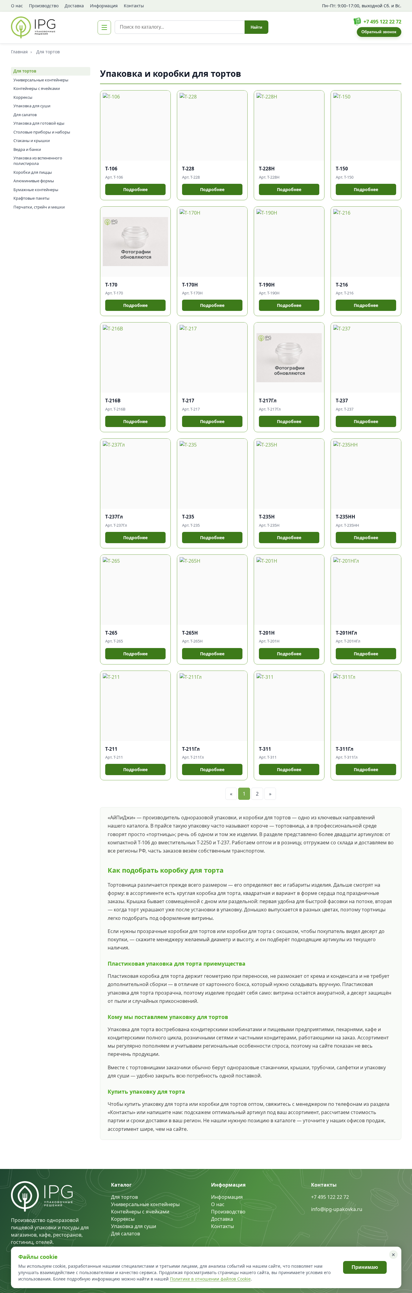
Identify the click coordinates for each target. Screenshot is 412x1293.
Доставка (74, 6)
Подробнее (135, 189)
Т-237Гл (114, 517)
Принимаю (365, 1267)
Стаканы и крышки (31, 140)
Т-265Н (190, 633)
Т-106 (111, 169)
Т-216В (112, 400)
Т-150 (342, 169)
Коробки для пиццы (32, 172)
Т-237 (342, 400)
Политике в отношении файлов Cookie (210, 1279)
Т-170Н (190, 285)
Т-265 (111, 633)
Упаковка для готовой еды (38, 123)
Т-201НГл (346, 633)
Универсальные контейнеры (40, 80)
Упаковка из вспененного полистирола (37, 160)
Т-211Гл (191, 749)
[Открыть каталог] (104, 27)
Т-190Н (267, 285)
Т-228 (188, 169)
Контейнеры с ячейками (36, 88)
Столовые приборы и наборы (41, 132)
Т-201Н (267, 633)
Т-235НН (345, 517)
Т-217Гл (268, 400)
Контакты (134, 6)
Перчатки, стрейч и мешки (39, 207)
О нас (17, 6)
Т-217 (188, 400)
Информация (104, 6)
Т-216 (342, 285)
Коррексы (22, 97)
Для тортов (24, 71)
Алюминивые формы (33, 180)
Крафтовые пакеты (31, 198)
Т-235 (188, 517)
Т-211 (111, 749)
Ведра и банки (27, 149)
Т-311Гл (344, 749)
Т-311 (265, 749)
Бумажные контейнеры (35, 189)
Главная (19, 52)
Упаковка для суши (31, 106)
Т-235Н (267, 517)
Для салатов (25, 114)
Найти (256, 27)
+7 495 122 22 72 (382, 21)
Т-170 (111, 285)
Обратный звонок (378, 32)
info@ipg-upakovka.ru (336, 1209)
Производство (44, 6)
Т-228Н (267, 169)
